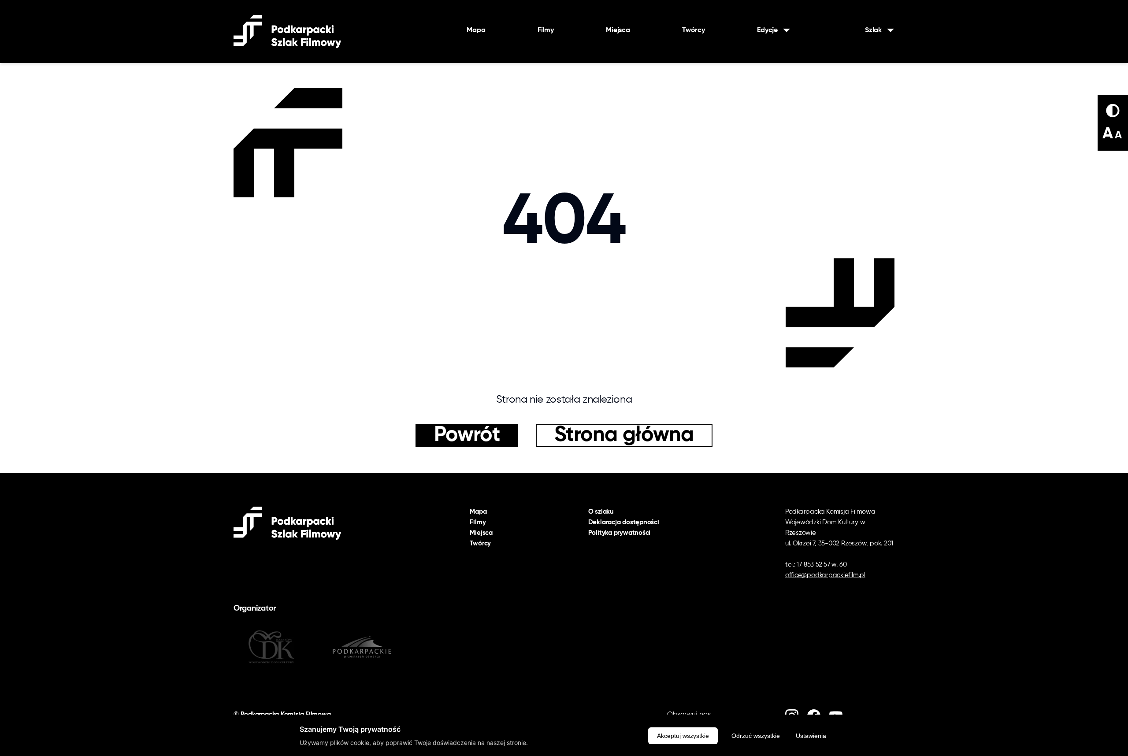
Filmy (546, 30)
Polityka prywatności (619, 533)
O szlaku (601, 511)
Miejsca (618, 30)
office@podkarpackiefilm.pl (825, 575)
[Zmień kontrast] (1113, 110)
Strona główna (624, 435)
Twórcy (693, 30)
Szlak (873, 30)
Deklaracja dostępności (623, 522)
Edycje (767, 30)
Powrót (467, 435)
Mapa (476, 30)
